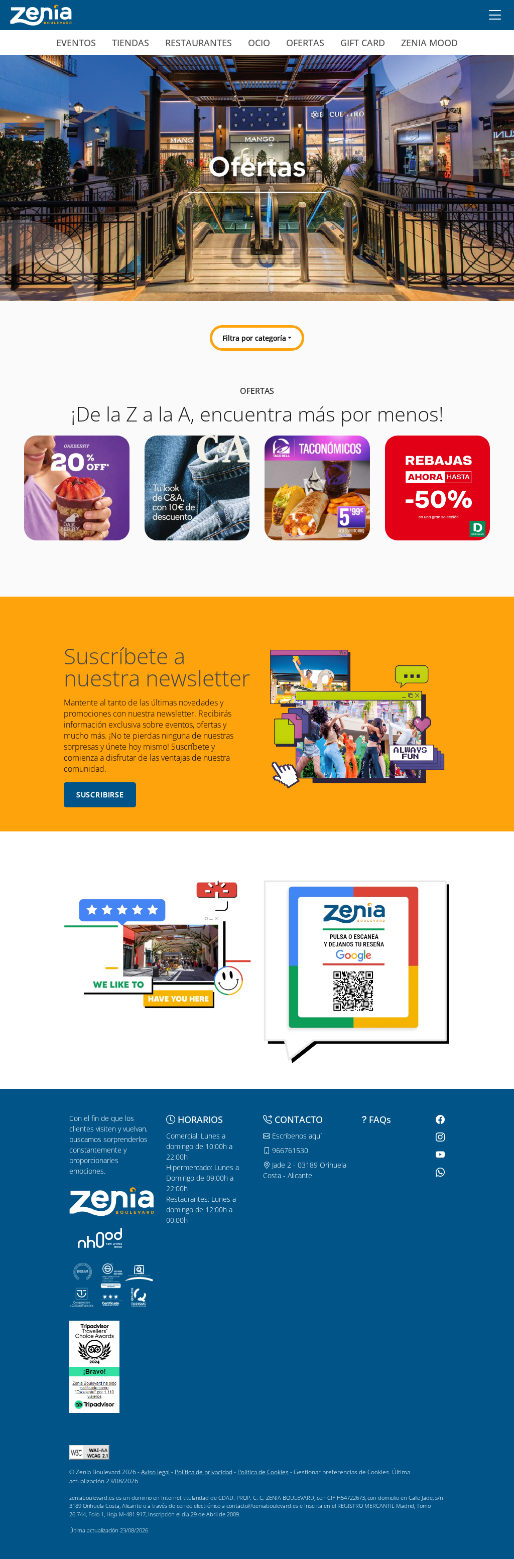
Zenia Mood (429, 43)
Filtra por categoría (254, 338)
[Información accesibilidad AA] (89, 1452)
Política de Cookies (263, 1472)
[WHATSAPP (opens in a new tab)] (439, 1172)
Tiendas (130, 43)
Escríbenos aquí (296, 1136)
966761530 (289, 1150)
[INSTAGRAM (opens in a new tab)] (439, 1137)
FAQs (380, 1119)
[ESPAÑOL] (41, 14)
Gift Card (362, 43)
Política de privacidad (203, 1472)
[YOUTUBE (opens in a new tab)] (439, 1155)
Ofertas (305, 43)
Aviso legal (155, 1472)
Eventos (76, 43)
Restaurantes (198, 43)
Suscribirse (100, 794)
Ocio (259, 43)
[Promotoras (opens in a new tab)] (99, 1237)
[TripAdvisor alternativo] (94, 1389)
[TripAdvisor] (94, 1343)
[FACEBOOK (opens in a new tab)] (439, 1119)
